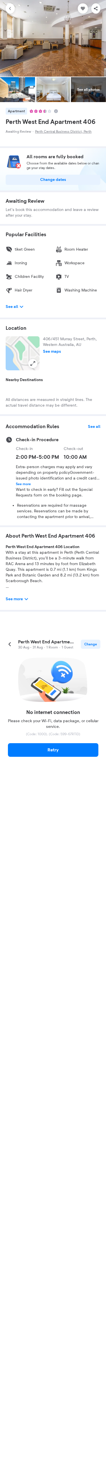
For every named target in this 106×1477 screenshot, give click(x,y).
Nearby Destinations (24, 380)
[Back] (10, 8)
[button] (23, 353)
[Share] (95, 8)
